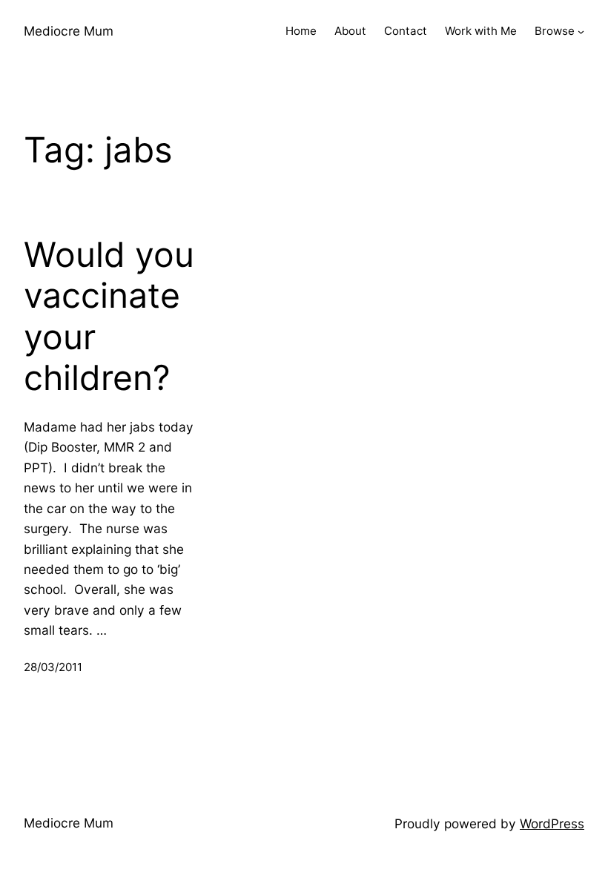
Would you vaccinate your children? (109, 316)
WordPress (552, 823)
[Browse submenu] (581, 31)
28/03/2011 (53, 667)
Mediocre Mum (68, 31)
